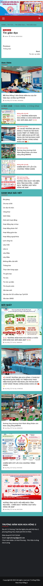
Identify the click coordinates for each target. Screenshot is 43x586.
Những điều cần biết (22, 113)
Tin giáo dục (7, 30)
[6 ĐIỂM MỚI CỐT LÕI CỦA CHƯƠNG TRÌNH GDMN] (8, 166)
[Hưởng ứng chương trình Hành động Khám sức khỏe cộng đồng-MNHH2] (8, 151)
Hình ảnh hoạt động (22, 126)
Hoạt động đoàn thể (10, 228)
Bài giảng (6, 199)
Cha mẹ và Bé (7, 203)
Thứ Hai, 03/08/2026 (17, 428)
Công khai (6, 212)
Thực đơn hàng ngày (10, 269)
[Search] (39, 18)
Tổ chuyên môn (8, 286)
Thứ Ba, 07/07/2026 (17, 467)
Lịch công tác (8, 241)
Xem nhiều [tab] (20, 106)
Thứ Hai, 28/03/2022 (16, 36)
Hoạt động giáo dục (10, 232)
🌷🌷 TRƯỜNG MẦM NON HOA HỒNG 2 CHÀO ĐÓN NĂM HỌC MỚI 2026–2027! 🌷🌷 (28, 118)
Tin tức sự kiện (8, 282)
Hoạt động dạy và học (11, 224)
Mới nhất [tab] (7, 106)
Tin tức (14, 90)
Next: (34, 53)
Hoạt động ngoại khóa (23, 178)
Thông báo (7, 265)
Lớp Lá (5, 249)
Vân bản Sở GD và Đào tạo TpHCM (15, 294)
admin (6, 36)
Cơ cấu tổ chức (8, 208)
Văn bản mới (7, 290)
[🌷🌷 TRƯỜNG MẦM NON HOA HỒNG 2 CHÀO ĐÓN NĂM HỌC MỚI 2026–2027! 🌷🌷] (8, 117)
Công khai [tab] (33, 106)
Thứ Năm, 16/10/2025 (17, 100)
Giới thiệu (6, 216)
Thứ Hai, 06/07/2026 (17, 509)
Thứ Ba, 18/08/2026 (17, 342)
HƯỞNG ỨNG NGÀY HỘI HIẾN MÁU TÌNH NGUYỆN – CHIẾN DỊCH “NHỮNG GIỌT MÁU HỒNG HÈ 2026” (19, 505)
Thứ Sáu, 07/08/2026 (17, 388)
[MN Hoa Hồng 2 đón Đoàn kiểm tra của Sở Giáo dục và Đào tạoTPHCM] (21, 79)
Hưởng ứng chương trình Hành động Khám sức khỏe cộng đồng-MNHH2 (27, 152)
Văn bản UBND (8, 298)
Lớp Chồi (6, 245)
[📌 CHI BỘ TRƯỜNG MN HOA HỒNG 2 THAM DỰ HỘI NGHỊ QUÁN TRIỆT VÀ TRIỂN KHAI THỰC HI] (8, 134)
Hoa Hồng (7, 100)
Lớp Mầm (6, 253)
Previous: (7, 47)
